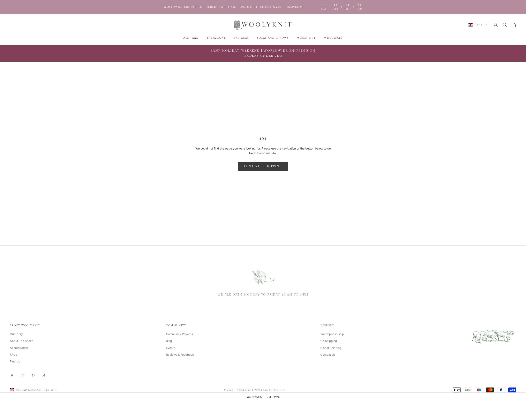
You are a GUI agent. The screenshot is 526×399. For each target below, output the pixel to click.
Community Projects (179, 334)
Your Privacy (254, 396)
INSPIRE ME (296, 7)
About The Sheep (21, 341)
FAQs (13, 354)
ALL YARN (190, 37)
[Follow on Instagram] (23, 376)
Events (170, 348)
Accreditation (19, 348)
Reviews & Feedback (180, 354)
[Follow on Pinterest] (33, 376)
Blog (169, 341)
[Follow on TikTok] (44, 376)
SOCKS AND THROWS (273, 37)
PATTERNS (241, 37)
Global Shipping (330, 348)
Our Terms (273, 396)
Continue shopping (263, 166)
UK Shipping (328, 341)
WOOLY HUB (306, 37)
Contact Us (327, 354)
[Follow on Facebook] (12, 376)
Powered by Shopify (270, 390)
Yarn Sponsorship (332, 334)
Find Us (15, 361)
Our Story (16, 334)
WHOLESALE (333, 37)
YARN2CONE (216, 37)
